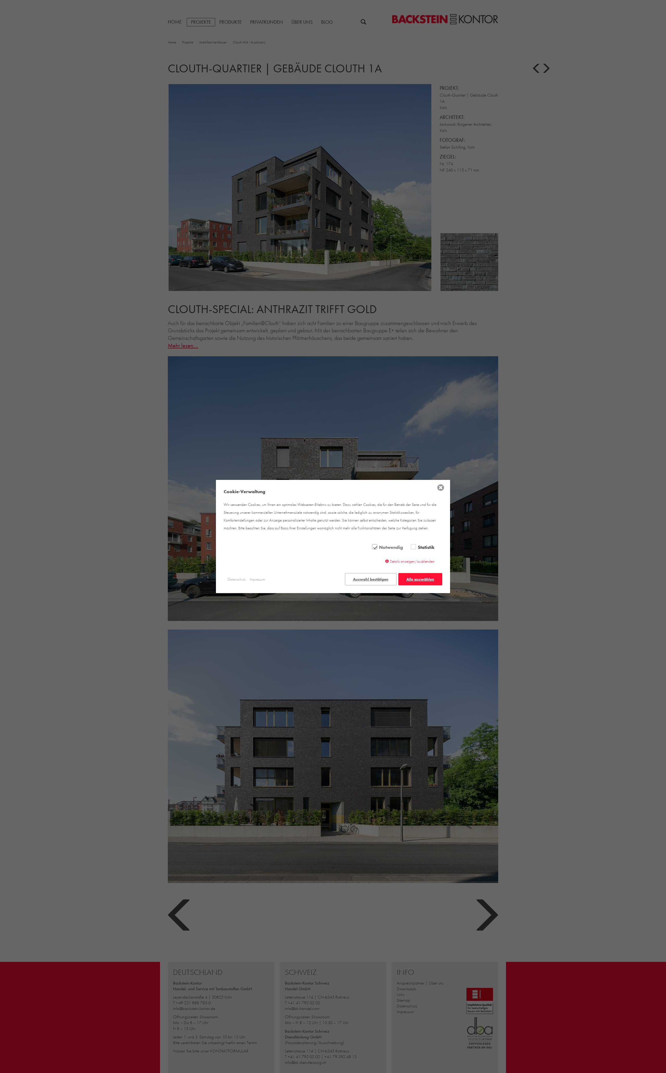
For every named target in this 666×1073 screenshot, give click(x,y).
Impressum (257, 579)
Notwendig (391, 547)
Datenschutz (237, 579)
